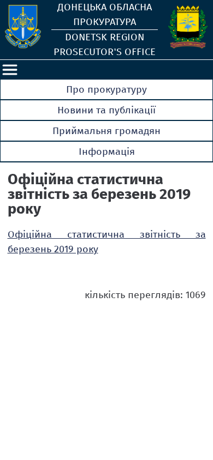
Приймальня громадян (106, 131)
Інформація (107, 152)
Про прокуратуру (106, 89)
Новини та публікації (106, 110)
